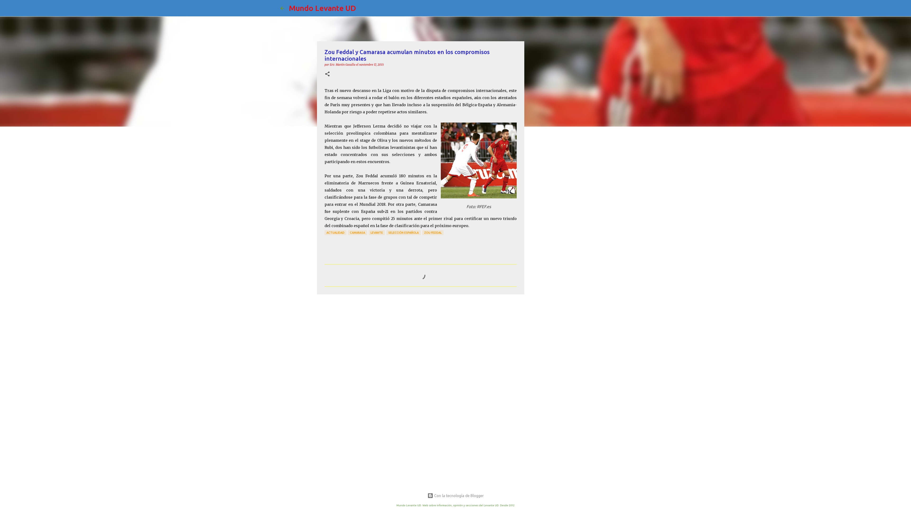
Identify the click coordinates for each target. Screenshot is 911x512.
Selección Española (403, 232)
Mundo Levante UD (322, 8)
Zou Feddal (433, 232)
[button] (327, 74)
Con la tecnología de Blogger (458, 496)
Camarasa (357, 232)
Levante (377, 232)
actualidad (335, 232)
